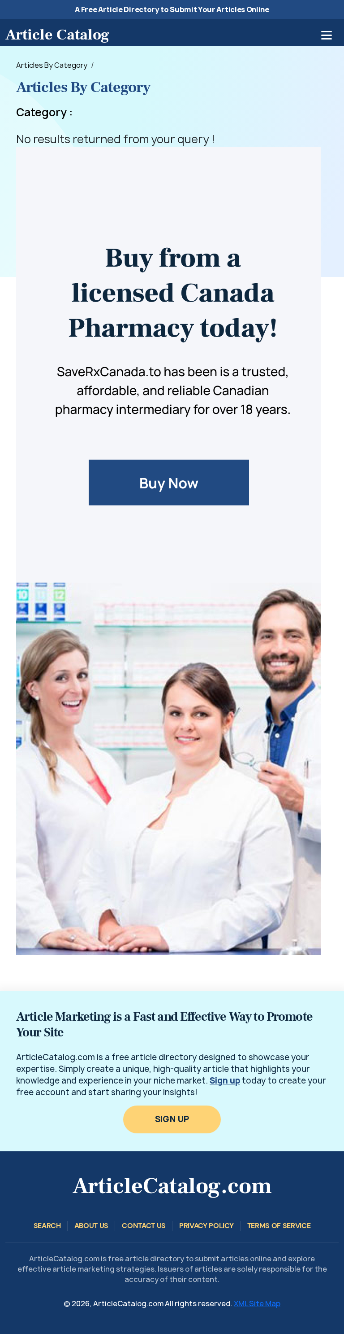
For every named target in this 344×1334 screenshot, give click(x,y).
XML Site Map (257, 1303)
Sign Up (172, 1119)
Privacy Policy (206, 1225)
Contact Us (144, 1225)
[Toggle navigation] (326, 35)
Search (47, 1225)
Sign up (225, 1080)
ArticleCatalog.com (172, 1186)
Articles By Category (51, 65)
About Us (91, 1225)
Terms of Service (279, 1225)
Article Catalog (57, 34)
